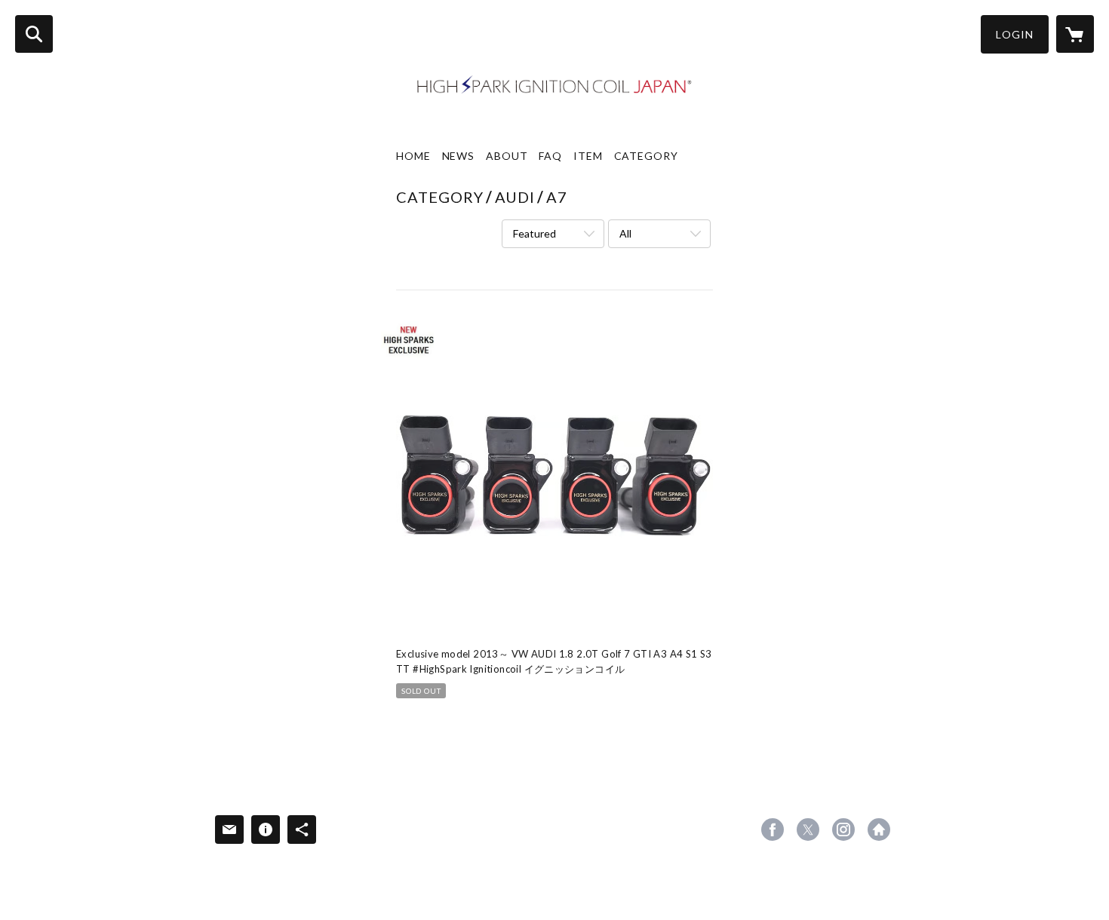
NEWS (458, 156)
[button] (1015, 34)
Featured (534, 233)
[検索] (34, 34)
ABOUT (506, 156)
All (625, 233)
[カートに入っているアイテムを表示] (1075, 34)
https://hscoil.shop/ (879, 829)
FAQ (550, 156)
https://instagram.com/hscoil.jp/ (843, 829)
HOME (413, 156)
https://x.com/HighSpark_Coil (808, 829)
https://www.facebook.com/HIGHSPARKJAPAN (772, 829)
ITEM (588, 156)
